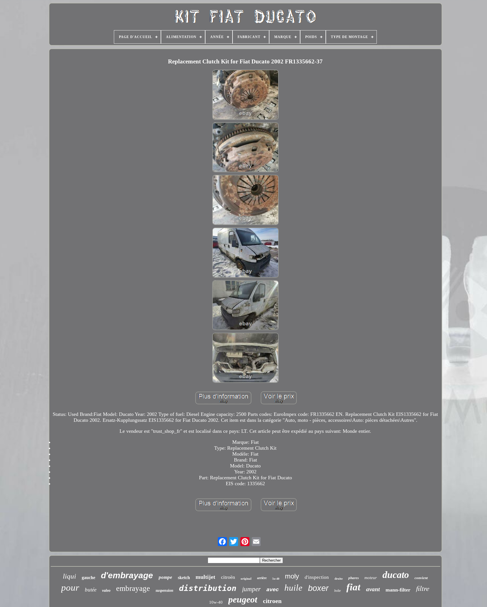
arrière (262, 578)
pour (70, 587)
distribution (207, 588)
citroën (228, 577)
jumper (251, 589)
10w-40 (216, 602)
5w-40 (275, 578)
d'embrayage (127, 575)
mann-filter (398, 590)
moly (292, 576)
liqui (69, 576)
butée (90, 590)
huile (293, 588)
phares (353, 578)
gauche (88, 577)
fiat (353, 587)
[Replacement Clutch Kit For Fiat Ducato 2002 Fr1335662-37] (245, 95)
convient (421, 578)
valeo (106, 590)
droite (339, 578)
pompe (165, 577)
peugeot (242, 599)
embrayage (133, 588)
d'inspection (317, 577)
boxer (318, 588)
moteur (370, 577)
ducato (395, 575)
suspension (164, 590)
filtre (423, 588)
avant (373, 589)
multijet (205, 577)
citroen (272, 600)
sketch (184, 577)
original (246, 578)
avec (272, 590)
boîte (337, 591)
